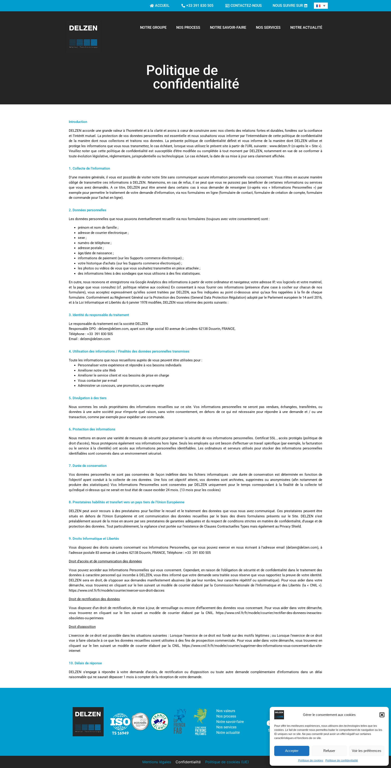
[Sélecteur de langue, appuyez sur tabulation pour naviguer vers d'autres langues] (321, 5)
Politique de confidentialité (341, 760)
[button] (382, 715)
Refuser (329, 751)
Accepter (291, 751)
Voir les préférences (366, 751)
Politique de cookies (310, 760)
